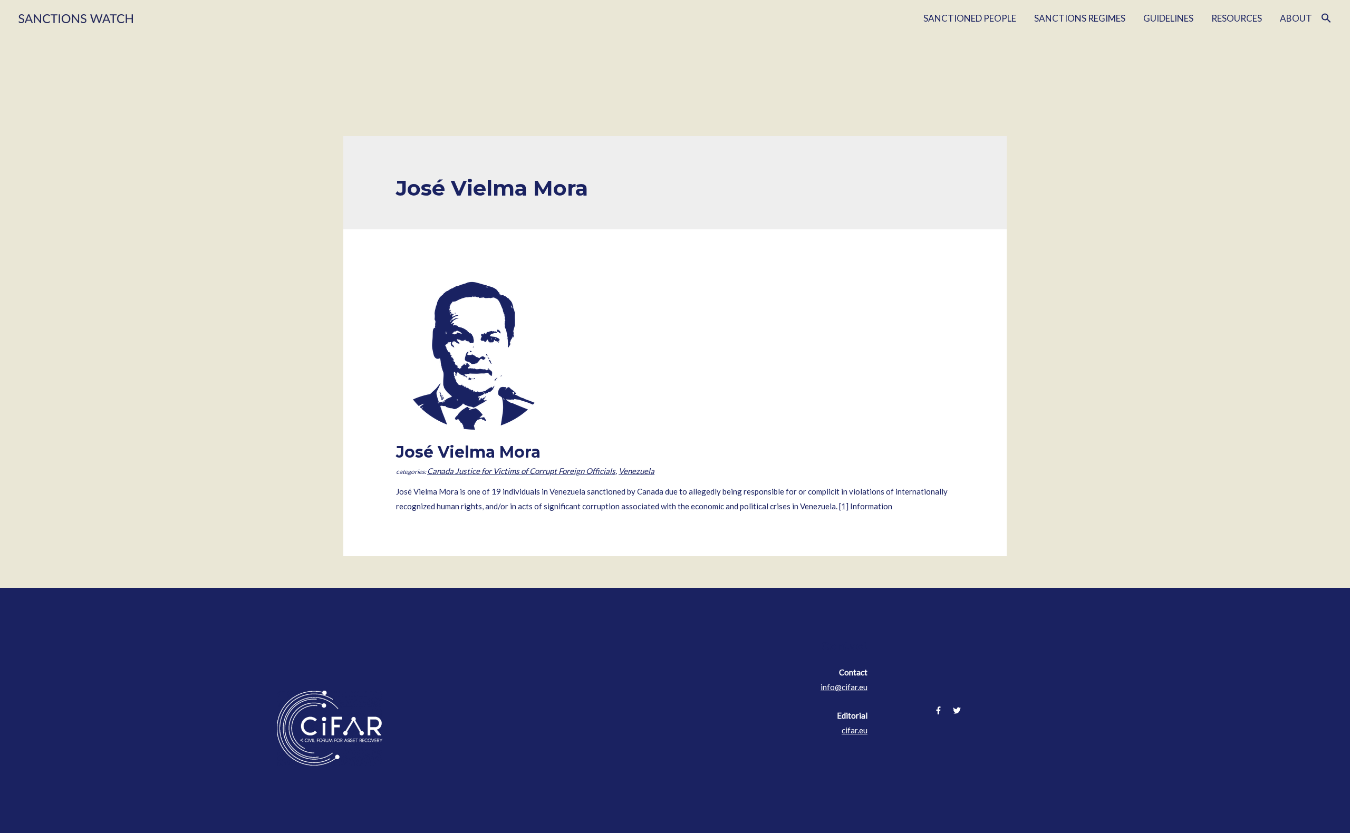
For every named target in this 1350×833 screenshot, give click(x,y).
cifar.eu (854, 730)
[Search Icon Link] (1326, 18)
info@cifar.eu (844, 687)
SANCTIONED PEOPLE (969, 18)
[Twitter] (957, 710)
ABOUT (1296, 18)
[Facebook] (938, 710)
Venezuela (636, 471)
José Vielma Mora (468, 452)
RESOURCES (1236, 18)
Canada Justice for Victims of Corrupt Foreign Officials (521, 471)
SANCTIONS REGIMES (1079, 18)
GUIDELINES (1168, 18)
